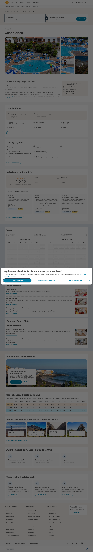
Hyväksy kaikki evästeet (17, 280)
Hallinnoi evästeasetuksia (75, 280)
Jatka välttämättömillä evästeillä (46, 280)
